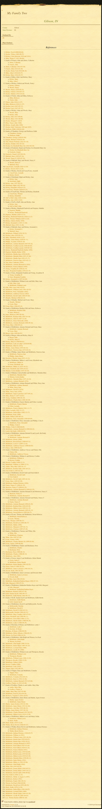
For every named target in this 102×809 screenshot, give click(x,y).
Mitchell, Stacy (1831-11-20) (15, 225)
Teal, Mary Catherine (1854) (15, 262)
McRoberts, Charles (16, 548)
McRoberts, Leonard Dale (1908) (16, 648)
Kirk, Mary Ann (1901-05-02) (15, 579)
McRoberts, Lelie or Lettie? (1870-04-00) (19, 344)
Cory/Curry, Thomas (16, 194)
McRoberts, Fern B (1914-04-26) (16, 693)
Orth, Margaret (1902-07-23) (15, 583)
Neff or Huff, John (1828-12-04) (16, 198)
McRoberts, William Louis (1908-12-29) (18, 658)
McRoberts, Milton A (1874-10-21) (17, 366)
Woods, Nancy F (15, 162)
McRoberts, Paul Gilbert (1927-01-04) (18, 745)
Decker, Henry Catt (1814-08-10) (16, 71)
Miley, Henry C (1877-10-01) (15, 396)
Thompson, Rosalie (16, 656)
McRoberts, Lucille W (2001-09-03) (17, 795)
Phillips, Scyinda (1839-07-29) (15, 241)
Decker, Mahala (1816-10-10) (15, 94)
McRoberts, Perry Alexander (18, 423)
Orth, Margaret (14, 587)
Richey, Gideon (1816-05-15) (15, 92)
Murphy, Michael (15, 302)
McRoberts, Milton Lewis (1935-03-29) (18, 756)
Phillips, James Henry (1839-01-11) (17, 239)
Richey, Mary (14, 79)
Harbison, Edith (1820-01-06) (15, 129)
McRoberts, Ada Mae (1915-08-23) (17, 708)
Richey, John (14, 114)
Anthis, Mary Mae (15, 687)
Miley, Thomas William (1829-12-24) (17, 219)
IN (3, 38)
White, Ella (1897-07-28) (13, 537)
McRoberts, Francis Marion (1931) (16, 750)
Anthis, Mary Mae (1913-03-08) (16, 691)
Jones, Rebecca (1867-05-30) (15, 314)
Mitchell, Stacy (14, 164)
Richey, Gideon (14, 85)
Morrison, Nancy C (16, 493)
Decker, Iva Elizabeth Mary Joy (19, 150)
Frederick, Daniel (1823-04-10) (15, 154)
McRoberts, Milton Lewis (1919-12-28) (18, 714)
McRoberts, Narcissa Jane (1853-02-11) (18, 260)
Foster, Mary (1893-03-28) (14, 481)
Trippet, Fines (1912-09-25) (14, 668)
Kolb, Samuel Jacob (16, 602)
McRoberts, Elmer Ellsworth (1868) (17, 321)
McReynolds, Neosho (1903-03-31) (17, 612)
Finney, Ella (13, 452)
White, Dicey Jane (15, 387)
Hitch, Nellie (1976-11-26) (14, 787)
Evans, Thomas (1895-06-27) (15, 521)
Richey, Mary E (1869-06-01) (15, 341)
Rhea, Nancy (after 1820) (14, 123)
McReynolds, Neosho (16, 606)
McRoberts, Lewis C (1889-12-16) (16, 443)
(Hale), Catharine (15, 62)
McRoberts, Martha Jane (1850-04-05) (18, 254)
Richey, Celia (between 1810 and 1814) (18, 56)
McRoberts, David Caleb (17, 475)
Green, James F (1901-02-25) (15, 566)
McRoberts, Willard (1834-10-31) (16, 233)
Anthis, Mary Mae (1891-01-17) (16, 466)
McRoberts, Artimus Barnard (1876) (17, 381)
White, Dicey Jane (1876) (14, 391)
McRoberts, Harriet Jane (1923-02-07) (18, 739)
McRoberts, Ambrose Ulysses (19, 454)
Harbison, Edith (15, 135)
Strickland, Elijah (15, 181)
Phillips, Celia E (15, 425)
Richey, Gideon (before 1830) (15, 221)
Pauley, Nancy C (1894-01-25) (15, 485)
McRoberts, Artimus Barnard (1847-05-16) (19, 244)
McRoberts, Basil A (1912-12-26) (16, 679)
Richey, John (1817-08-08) (14, 117)
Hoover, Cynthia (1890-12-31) (15, 462)
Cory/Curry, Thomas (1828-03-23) (16, 189)
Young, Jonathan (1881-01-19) (15, 398)
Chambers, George (15, 133)
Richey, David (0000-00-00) (14, 52)
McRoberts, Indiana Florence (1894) (17, 483)
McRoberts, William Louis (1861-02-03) (18, 289)
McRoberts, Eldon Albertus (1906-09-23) (19, 633)
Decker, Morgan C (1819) (14, 121)
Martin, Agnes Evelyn (16, 700)
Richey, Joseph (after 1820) (14, 125)
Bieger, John (13, 337)
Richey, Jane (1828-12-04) (14, 200)
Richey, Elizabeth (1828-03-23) (15, 187)
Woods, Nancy (14, 87)
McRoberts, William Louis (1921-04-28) (18, 737)
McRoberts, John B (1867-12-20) (16, 319)
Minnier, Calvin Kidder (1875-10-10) (17, 371)
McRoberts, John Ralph (17, 639)
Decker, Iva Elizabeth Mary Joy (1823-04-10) (20, 146)
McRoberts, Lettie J (16, 627)
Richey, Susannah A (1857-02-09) (16, 279)
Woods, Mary (14, 112)
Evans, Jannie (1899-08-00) (14, 543)
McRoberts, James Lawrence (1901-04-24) (19, 568)
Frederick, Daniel (15, 152)
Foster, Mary (14, 304)
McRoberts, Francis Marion (18, 404)
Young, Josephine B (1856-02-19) (16, 269)
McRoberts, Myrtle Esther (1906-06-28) (18, 620)
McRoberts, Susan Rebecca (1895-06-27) (19, 512)
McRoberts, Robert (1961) (14, 779)
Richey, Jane (14, 179)
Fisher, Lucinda (14, 406)
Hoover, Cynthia (15, 460)
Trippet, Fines (14, 673)
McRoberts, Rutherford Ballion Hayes (21, 589)
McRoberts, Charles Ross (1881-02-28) (18, 400)
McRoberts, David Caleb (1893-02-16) (18, 479)
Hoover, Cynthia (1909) (13, 664)
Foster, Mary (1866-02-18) (14, 306)
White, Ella (13, 533)
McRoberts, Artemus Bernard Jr (20, 437)
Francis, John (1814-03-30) (14, 69)
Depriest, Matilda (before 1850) (15, 252)
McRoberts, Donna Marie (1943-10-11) (18, 770)
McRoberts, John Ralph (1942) (15, 764)
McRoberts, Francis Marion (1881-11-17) (19, 408)
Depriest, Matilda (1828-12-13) (15, 214)
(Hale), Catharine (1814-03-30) (15, 67)
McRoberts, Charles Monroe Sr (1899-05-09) (20, 541)
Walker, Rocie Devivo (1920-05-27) (17, 725)
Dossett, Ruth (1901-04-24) (14, 571)
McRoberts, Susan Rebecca (18, 516)
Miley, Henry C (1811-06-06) (15, 58)
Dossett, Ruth (14, 577)
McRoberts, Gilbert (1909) (14, 662)
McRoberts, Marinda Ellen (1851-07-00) (18, 256)
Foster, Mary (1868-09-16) (14, 325)
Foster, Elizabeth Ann (16, 364)
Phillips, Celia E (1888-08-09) (15, 427)
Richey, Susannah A (16, 229)
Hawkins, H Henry (16, 629)
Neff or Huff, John (15, 206)
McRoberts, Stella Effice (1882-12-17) (18, 412)
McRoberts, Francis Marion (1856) (16, 266)
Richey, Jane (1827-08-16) (14, 183)
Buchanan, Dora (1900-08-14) (15, 552)
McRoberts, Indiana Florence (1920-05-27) (19, 733)
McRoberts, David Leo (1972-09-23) (17, 785)
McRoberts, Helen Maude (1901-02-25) (18, 564)
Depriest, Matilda (15, 210)
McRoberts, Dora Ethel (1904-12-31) (17, 618)
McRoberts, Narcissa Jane (18, 354)
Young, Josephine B (16, 275)
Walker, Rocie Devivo (16, 731)
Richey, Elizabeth (15, 196)
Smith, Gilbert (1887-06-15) (14, 416)
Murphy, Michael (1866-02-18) (15, 298)
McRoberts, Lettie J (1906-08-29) (16, 623)
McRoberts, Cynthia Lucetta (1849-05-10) (19, 248)
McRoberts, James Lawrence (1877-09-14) (19, 394)
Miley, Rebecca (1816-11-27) (15, 104)
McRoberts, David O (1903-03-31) (16, 610)
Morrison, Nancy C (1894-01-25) (16, 487)
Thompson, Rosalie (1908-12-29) (16, 660)
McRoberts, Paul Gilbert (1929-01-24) (18, 748)
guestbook (31, 802)
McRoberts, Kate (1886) (13, 414)
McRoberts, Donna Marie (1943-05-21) (18, 768)
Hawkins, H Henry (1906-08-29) (16, 631)
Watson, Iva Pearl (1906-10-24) (15, 635)
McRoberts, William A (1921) (15, 735)
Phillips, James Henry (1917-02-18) (17, 710)
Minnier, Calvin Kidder (17, 377)
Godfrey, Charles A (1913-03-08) (16, 683)
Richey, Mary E (15, 339)
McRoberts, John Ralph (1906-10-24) (17, 643)
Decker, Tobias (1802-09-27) (15, 54)
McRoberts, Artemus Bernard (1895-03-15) (19, 510)
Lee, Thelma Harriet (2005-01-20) (16, 798)
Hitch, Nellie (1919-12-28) (14, 723)
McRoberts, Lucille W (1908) (15, 650)
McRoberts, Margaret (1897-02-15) (17, 527)
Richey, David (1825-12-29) (14, 169)
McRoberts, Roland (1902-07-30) (16, 591)
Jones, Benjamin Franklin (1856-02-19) (18, 271)
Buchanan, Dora (15, 550)
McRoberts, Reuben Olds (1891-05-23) (18, 468)
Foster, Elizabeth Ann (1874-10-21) (17, 369)
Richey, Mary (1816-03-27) (14, 75)
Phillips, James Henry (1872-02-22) (17, 348)
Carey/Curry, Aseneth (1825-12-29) (17, 167)
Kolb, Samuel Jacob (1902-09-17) (16, 593)
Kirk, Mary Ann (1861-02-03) (15, 287)
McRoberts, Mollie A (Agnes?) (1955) (18, 777)
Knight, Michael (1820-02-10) (15, 139)
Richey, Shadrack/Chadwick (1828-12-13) (19, 216)
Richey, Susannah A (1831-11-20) (16, 223)
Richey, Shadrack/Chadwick (18, 212)
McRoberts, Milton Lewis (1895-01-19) (18, 508)
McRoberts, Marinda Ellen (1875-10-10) (18, 379)
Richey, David (14, 175)
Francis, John (14, 64)
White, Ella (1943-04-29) (13, 766)
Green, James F (14, 560)
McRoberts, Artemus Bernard (19, 329)
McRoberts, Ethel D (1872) (14, 346)
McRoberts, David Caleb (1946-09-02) (18, 773)
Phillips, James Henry (16, 356)
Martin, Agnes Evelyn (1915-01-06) (17, 704)
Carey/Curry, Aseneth (16, 173)
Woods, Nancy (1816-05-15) (15, 89)
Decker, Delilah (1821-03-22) (15, 144)
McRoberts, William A (17, 458)
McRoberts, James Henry (17, 702)
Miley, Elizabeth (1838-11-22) (15, 237)
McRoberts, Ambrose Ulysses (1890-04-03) (19, 446)
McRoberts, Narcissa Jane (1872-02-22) (18, 350)
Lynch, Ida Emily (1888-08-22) (15, 431)
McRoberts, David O (16, 608)
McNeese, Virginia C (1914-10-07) (17, 695)
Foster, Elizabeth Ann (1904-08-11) (17, 616)
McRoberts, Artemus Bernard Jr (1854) (18, 264)
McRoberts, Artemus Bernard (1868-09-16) (19, 323)
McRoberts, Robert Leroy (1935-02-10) (18, 754)
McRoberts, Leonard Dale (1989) (16, 791)
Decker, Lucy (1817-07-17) (14, 106)
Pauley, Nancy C (15, 502)
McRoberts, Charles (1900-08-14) (16, 554)
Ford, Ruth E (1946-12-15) (14, 775)
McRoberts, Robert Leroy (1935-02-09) (18, 752)
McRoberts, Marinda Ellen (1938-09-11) (18, 758)
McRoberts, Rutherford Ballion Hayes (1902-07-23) (22, 581)
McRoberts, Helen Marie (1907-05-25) (18, 645)
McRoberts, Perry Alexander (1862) (17, 291)
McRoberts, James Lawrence (19, 575)
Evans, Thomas (14, 518)
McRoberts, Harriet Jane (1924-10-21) (18, 741)
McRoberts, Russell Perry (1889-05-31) (18, 441)
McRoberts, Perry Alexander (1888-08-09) (19, 418)
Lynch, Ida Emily (15, 435)
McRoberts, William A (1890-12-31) (17, 464)
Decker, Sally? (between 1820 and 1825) (18, 127)
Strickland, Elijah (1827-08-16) (15, 185)
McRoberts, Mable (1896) (14, 525)
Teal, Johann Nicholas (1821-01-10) (17, 142)
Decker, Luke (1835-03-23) (14, 235)
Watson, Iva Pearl (15, 641)
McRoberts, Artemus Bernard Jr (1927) (18, 743)
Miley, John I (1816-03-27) (14, 73)
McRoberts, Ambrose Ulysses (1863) (17, 294)
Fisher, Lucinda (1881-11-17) (15, 410)
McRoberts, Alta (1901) (13, 556)
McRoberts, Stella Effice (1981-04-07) (18, 789)
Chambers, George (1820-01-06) (16, 137)
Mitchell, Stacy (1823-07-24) (15, 156)
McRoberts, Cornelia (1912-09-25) (16, 677)
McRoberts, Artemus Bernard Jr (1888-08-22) (20, 429)
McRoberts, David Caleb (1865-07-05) (18, 296)
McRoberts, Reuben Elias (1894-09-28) (18, 506)
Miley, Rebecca (14, 98)
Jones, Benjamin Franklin (18, 277)
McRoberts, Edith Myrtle (17, 600)
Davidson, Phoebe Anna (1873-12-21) (18, 358)
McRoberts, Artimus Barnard (19, 385)
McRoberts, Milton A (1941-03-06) (17, 762)
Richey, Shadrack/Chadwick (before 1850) (19, 250)
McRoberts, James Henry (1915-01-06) (18, 706)
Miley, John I (14, 81)
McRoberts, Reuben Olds (18, 310)
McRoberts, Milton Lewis (18, 718)
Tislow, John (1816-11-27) (14, 102)
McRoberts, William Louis (18, 285)
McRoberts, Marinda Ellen (18, 375)
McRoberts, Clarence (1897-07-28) (17, 529)
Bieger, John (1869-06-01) (14, 333)
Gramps (12, 804)
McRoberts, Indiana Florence (19, 729)
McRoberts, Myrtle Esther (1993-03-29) (18, 793)
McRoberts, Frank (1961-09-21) (16, 781)
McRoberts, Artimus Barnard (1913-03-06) (19, 681)
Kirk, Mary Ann (15, 283)
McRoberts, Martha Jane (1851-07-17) (18, 258)
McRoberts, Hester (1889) (14, 439)
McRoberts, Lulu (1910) (13, 666)
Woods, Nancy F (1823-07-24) (15, 158)
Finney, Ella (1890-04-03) (14, 448)
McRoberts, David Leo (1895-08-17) (17, 523)
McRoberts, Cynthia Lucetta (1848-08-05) (19, 246)
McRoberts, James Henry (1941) (16, 760)
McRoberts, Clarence (16, 535)
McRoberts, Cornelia (16, 675)
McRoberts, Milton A (16, 362)
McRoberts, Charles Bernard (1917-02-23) (19, 712)
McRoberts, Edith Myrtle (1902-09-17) (18, 596)
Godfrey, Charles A (16, 689)
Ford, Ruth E (14, 477)
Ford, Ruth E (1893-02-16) (14, 471)
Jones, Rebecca (14, 312)
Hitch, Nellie (14, 720)
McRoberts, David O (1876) (14, 389)
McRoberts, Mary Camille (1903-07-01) (18, 614)
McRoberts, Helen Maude (18, 562)
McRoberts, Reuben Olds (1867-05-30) (18, 316)
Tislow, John (14, 100)
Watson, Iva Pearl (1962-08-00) (15, 783)
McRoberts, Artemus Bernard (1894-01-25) (19, 504)
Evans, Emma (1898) (12, 539)
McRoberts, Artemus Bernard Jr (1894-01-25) (20, 489)
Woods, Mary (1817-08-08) (14, 119)
